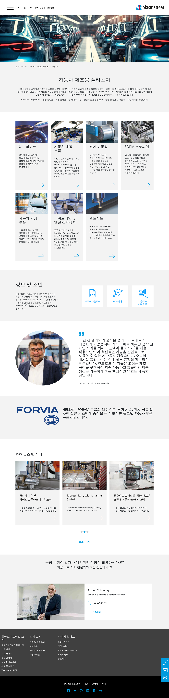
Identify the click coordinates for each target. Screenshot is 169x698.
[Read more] (42, 518)
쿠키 (104, 683)
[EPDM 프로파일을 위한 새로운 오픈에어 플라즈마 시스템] (120, 475)
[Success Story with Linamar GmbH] (73, 475)
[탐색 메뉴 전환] (10, 7)
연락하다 (97, 612)
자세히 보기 (84, 542)
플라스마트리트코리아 (25, 66)
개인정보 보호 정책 (71, 683)
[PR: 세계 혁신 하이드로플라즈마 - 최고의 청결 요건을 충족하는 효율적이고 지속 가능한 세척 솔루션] (26, 475)
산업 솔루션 (43, 66)
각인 (86, 683)
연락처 (95, 683)
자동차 (55, 66)
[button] (19, 7)
